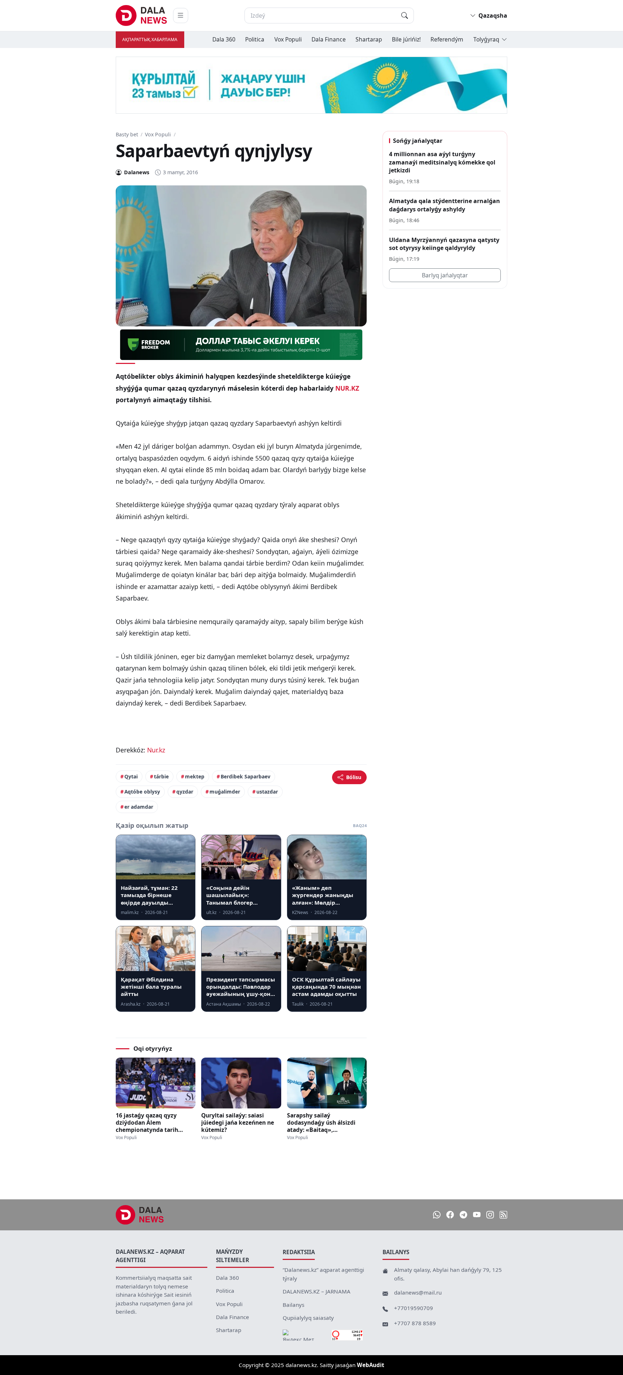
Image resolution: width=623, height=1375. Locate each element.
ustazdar (267, 791)
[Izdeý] (404, 15)
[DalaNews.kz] (140, 1215)
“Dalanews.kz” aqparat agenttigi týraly (323, 1274)
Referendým (446, 39)
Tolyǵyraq (486, 39)
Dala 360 (223, 39)
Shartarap (368, 39)
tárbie (161, 776)
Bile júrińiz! (406, 39)
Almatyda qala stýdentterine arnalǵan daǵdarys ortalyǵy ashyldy (444, 205)
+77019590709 (413, 1308)
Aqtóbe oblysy (142, 791)
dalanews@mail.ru (418, 1292)
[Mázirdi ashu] (180, 15)
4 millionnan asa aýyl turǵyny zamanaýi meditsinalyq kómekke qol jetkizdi (442, 162)
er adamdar (138, 806)
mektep (194, 776)
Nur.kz (156, 750)
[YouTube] (477, 1215)
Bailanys (293, 1304)
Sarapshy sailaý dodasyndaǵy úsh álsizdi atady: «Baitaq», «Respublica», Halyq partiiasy (321, 1122)
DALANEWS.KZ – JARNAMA (316, 1291)
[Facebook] (450, 1215)
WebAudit (370, 1365)
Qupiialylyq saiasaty (308, 1317)
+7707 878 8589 (415, 1323)
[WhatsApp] (437, 1215)
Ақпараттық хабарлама (149, 39)
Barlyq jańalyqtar (445, 275)
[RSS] (503, 1215)
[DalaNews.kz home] (141, 15)
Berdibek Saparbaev (245, 776)
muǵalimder (224, 791)
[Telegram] (463, 1215)
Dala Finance (329, 39)
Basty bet (127, 134)
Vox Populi (288, 39)
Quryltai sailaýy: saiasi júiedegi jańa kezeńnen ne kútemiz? (237, 1122)
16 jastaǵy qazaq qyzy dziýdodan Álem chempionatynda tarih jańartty (147, 1122)
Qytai (131, 776)
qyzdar (184, 791)
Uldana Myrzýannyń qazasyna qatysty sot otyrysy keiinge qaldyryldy (444, 244)
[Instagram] (490, 1215)
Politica (254, 39)
